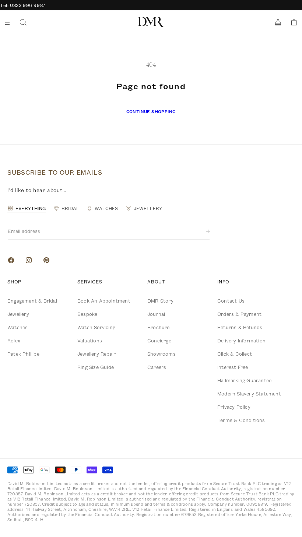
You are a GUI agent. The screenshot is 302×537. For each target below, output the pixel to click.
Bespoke (87, 314)
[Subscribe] (202, 231)
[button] (291, 22)
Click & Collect (234, 354)
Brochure (158, 327)
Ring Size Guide (95, 367)
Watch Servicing (96, 327)
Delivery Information (241, 341)
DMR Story (160, 301)
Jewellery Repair (96, 354)
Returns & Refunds (239, 327)
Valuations (89, 341)
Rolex (13, 341)
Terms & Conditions (241, 420)
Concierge (159, 341)
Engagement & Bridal (32, 301)
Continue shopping (151, 111)
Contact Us (231, 301)
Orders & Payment (239, 314)
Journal (156, 314)
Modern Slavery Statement (249, 394)
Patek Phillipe (23, 354)
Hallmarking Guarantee (244, 380)
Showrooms (161, 354)
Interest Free (232, 367)
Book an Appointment (103, 301)
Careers (156, 367)
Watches (17, 327)
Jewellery (18, 314)
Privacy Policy (233, 407)
